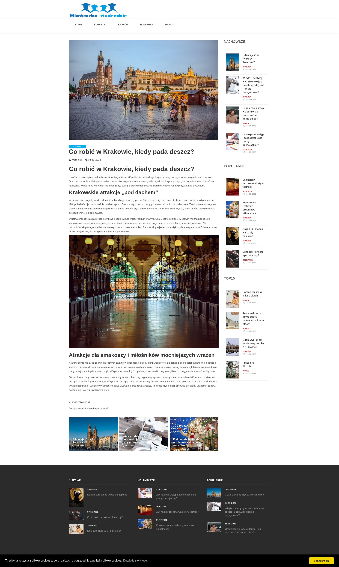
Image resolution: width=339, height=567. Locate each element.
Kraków (123, 24)
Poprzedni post (81, 402)
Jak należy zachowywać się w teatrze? (253, 183)
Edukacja (100, 24)
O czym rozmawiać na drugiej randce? (88, 408)
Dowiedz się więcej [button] (135, 560)
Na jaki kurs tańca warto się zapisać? (253, 233)
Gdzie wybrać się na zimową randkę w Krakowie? (253, 343)
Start (78, 24)
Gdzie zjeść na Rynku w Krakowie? (251, 59)
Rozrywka (146, 24)
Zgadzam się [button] (321, 560)
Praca (169, 24)
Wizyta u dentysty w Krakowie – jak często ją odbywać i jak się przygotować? (253, 85)
